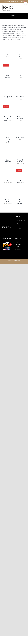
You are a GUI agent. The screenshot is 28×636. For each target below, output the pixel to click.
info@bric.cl (17, 242)
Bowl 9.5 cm (20, 137)
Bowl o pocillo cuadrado (20, 201)
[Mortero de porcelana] (20, 104)
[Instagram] (2, 231)
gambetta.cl (17, 260)
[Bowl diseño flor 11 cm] (7, 84)
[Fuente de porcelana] (20, 147)
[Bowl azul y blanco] (7, 187)
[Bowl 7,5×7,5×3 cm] (7, 125)
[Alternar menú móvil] (25, 5)
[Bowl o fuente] (20, 42)
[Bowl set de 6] (7, 104)
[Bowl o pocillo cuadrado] (20, 187)
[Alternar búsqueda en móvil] (22, 5)
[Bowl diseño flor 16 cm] (20, 84)
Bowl (7, 55)
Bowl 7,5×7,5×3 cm (7, 139)
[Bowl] (7, 42)
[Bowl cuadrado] (7, 147)
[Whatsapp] (4, 231)
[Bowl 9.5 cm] (20, 125)
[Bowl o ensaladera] (7, 63)
